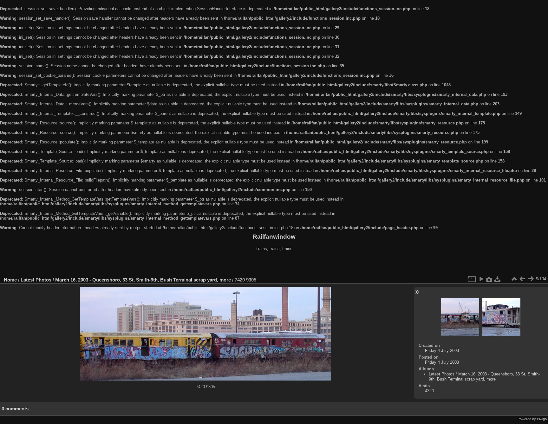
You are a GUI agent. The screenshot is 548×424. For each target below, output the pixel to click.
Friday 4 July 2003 (442, 350)
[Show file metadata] (489, 279)
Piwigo (542, 419)
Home (10, 279)
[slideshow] (481, 279)
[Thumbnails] (514, 279)
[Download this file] (497, 279)
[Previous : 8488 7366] (522, 279)
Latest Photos (36, 279)
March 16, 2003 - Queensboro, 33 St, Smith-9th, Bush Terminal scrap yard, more (143, 279)
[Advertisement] (274, 264)
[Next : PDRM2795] (530, 279)
